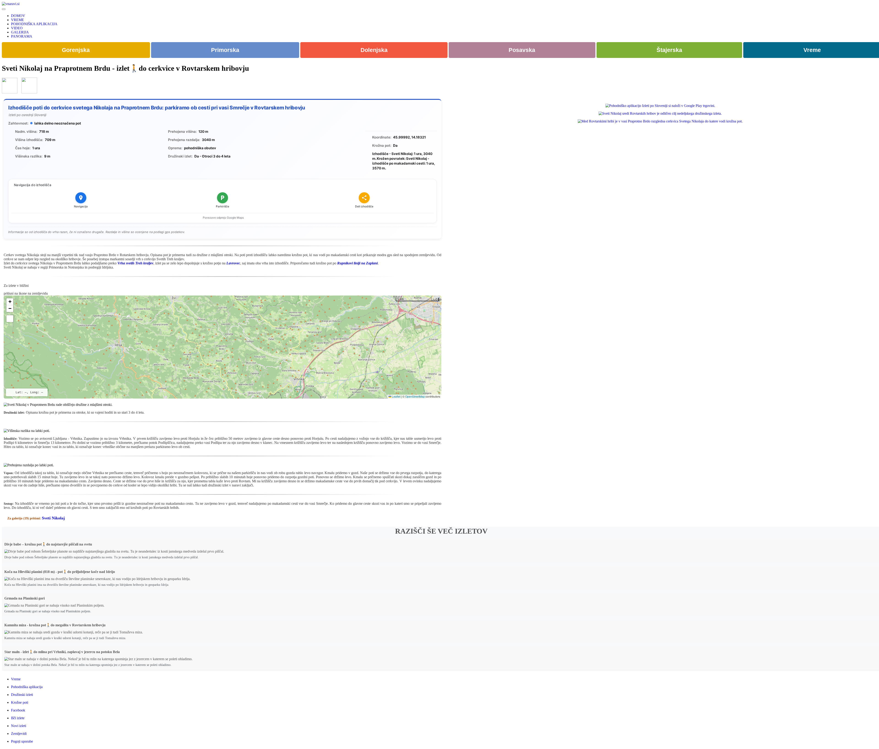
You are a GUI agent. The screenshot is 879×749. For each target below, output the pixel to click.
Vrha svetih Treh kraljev (135, 263)
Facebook (18, 710)
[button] (9, 301)
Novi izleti (18, 726)
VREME (17, 20)
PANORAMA (21, 36)
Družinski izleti (22, 695)
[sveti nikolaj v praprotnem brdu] (9, 92)
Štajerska (669, 50)
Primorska (225, 50)
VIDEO (17, 28)
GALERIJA (20, 32)
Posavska (522, 50)
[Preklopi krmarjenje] (3, 9)
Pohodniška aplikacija (27, 687)
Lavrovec (233, 263)
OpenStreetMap (415, 396)
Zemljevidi (19, 733)
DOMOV (18, 16)
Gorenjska (76, 50)
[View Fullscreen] (9, 318)
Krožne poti (19, 702)
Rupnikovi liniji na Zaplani (357, 263)
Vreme (16, 679)
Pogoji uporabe (22, 741)
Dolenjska (374, 50)
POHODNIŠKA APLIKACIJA (34, 24)
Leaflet (395, 396)
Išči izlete (17, 718)
